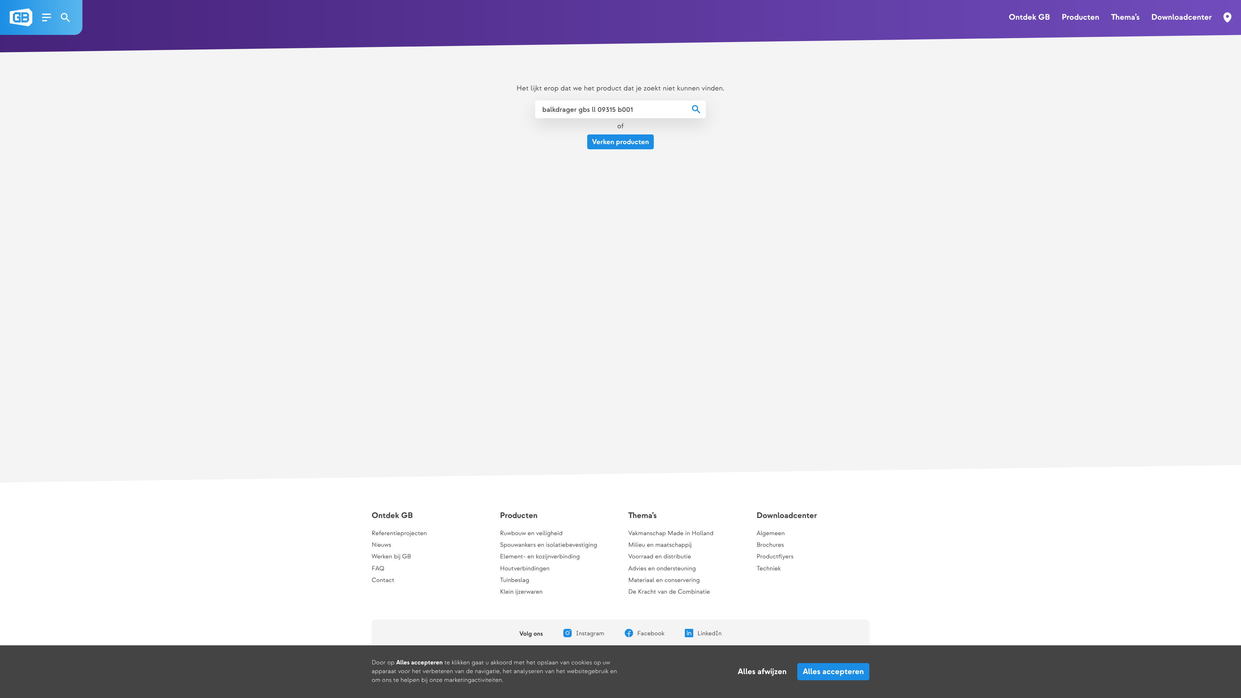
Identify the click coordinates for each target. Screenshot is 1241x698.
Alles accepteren (833, 672)
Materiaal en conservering (664, 580)
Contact (383, 580)
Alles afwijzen (762, 672)
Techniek (769, 568)
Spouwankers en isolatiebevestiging (548, 545)
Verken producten (620, 142)
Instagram (590, 633)
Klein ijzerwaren (521, 592)
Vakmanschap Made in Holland (671, 533)
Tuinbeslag (514, 580)
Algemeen (771, 533)
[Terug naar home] (21, 17)
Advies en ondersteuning (662, 568)
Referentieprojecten (399, 533)
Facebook (651, 633)
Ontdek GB (1029, 17)
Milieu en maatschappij (660, 545)
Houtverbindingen (525, 568)
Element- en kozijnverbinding (540, 556)
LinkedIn (709, 633)
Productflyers (775, 556)
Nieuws (381, 545)
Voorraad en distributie (659, 556)
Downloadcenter (1181, 17)
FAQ (378, 568)
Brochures (770, 545)
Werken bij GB (391, 556)
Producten (1080, 17)
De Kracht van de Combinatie (669, 592)
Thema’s (1125, 17)
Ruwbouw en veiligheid (531, 533)
